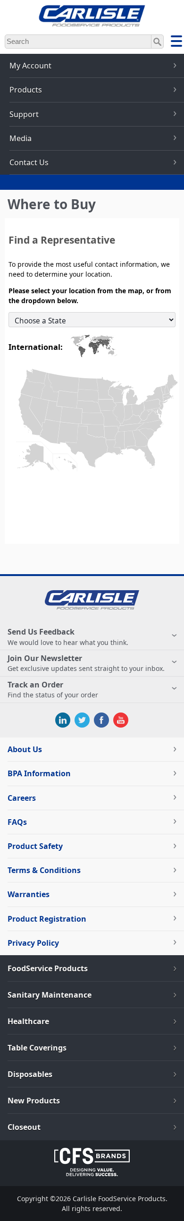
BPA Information (39, 773)
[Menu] (176, 42)
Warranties (29, 894)
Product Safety (35, 846)
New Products (34, 1100)
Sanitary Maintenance (50, 995)
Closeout (24, 1127)
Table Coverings (37, 1048)
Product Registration (47, 919)
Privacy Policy (33, 943)
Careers (22, 798)
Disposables (30, 1074)
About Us (25, 749)
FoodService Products (48, 968)
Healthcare (28, 1021)
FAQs (17, 822)
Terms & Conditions (44, 870)
